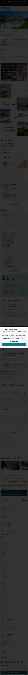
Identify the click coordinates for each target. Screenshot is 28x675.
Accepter (14, 344)
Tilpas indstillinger (14, 341)
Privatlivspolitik (20, 336)
